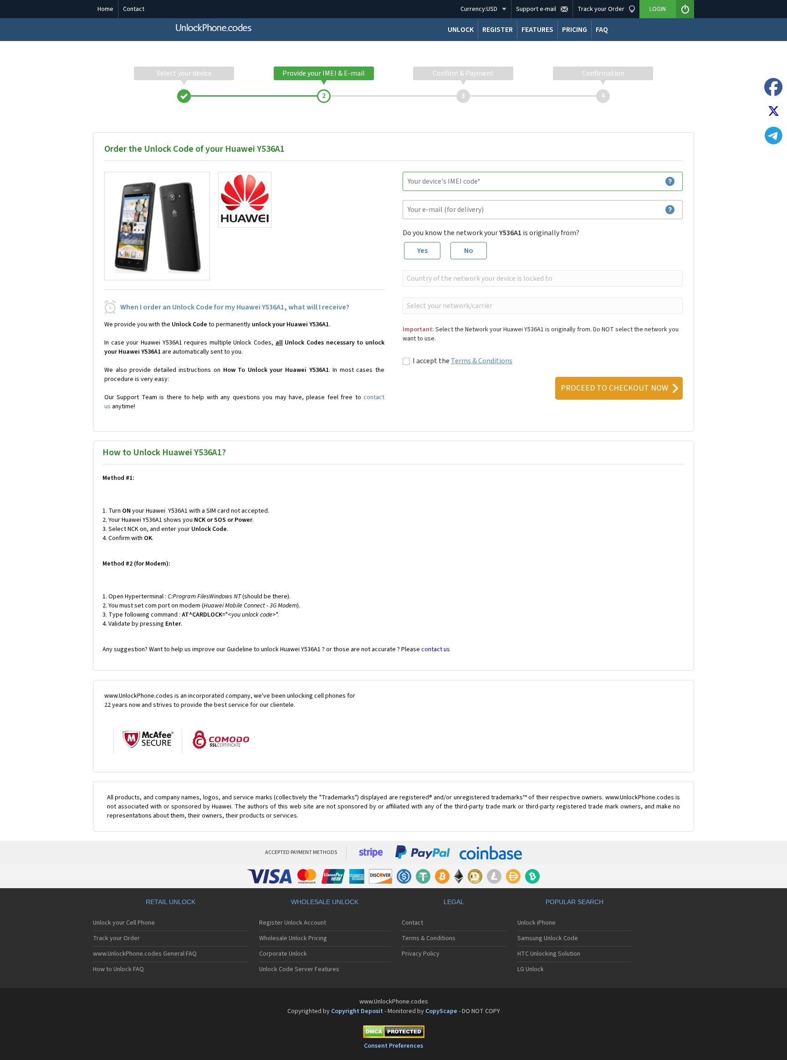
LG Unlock (530, 969)
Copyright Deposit (357, 1011)
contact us (435, 649)
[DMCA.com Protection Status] (393, 1033)
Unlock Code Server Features (299, 969)
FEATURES (537, 30)
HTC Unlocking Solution (548, 953)
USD (478, 9)
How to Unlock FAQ (118, 969)
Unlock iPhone (536, 922)
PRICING (574, 30)
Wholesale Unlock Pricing (293, 938)
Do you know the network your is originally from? (491, 232)
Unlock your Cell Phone (124, 922)
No (468, 251)
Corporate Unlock (283, 953)
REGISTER (497, 30)
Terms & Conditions (481, 361)
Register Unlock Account (292, 922)
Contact (133, 9)
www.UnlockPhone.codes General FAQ (145, 953)
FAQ (602, 30)
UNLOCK (461, 30)
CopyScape (441, 1011)
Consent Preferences (393, 1045)
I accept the (462, 361)
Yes (422, 251)
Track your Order (116, 938)
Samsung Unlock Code (547, 938)
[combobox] (542, 278)
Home (105, 9)
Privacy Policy (420, 953)
